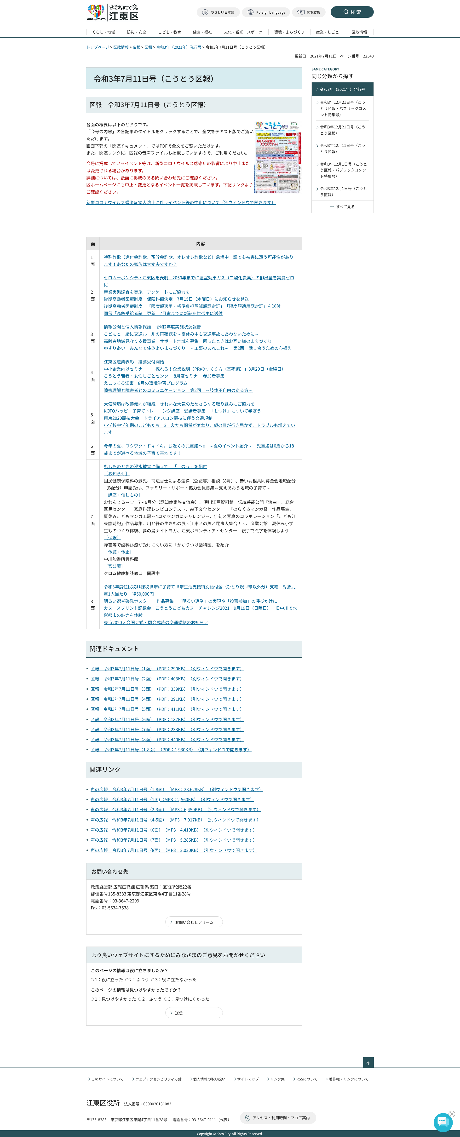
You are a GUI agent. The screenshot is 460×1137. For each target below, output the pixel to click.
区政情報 (121, 47)
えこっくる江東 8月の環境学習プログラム (146, 383)
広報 (136, 47)
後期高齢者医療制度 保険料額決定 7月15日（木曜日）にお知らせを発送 (176, 299)
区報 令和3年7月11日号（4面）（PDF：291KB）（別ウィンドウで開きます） (167, 699)
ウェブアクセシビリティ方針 (158, 1078)
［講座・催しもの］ (123, 495)
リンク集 (277, 1078)
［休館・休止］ (119, 552)
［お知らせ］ (117, 473)
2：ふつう (139, 979)
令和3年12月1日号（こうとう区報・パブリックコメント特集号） (343, 170)
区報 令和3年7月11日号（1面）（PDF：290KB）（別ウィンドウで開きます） (167, 668)
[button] (266, 12)
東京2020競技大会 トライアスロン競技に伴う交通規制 (158, 418)
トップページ (97, 47)
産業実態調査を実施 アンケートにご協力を (147, 292)
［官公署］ (114, 566)
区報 (148, 47)
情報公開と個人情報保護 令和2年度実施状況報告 (152, 326)
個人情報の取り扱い (209, 1078)
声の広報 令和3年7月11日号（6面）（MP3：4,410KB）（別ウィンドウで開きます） (174, 830)
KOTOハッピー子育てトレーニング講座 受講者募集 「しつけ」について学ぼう (182, 411)
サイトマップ (248, 1078)
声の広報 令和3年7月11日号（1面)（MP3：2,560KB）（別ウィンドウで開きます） (172, 799)
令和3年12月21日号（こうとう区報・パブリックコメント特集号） (343, 108)
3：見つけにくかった (188, 999)
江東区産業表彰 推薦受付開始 (134, 361)
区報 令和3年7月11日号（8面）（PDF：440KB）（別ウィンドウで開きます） (167, 739)
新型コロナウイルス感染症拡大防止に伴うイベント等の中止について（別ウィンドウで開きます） (181, 202)
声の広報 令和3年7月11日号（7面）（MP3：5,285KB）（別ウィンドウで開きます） (174, 840)
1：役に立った (109, 979)
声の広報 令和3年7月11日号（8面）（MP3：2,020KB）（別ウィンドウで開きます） (174, 850)
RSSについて (306, 1078)
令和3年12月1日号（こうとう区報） (343, 191)
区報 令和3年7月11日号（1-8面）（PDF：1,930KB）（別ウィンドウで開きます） (171, 749)
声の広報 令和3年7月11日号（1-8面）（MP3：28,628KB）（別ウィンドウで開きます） (177, 789)
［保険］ (112, 537)
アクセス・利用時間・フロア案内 (281, 1117)
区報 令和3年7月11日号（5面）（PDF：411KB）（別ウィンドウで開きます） (167, 709)
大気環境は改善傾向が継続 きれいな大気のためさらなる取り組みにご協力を (179, 404)
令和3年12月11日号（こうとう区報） (342, 148)
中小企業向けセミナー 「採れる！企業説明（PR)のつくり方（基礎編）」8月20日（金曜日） (195, 369)
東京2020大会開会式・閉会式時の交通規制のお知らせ (156, 622)
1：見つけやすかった (115, 999)
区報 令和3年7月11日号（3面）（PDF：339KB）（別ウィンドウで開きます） (167, 689)
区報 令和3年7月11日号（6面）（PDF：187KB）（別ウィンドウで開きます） (167, 719)
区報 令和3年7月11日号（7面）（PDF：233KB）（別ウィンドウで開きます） (167, 729)
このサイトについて (107, 1078)
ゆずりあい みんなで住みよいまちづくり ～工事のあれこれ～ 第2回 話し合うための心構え (198, 348)
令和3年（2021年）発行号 (178, 47)
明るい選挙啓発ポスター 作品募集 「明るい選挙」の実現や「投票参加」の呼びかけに (190, 601)
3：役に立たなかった (175, 979)
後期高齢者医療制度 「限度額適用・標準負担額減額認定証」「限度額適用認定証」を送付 (192, 306)
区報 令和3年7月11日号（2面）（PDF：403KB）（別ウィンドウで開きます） (167, 678)
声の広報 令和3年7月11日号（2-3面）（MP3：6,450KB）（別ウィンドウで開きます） (176, 809)
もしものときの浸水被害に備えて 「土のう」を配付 (155, 466)
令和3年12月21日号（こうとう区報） (342, 130)
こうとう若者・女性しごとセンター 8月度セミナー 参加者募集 (164, 376)
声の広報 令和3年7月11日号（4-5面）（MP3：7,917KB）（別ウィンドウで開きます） (176, 819)
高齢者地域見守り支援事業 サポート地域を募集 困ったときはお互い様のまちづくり (188, 341)
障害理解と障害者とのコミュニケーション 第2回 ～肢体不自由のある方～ (178, 390)
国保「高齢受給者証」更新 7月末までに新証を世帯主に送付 (163, 313)
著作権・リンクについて (348, 1078)
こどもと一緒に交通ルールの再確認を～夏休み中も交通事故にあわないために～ (181, 334)
